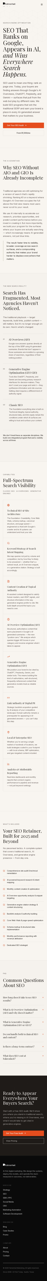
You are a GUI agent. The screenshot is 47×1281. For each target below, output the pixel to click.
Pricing (6, 1252)
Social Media (8, 1202)
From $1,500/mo (23, 133)
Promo (5, 1235)
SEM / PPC (7, 1198)
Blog (5, 1227)
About (5, 1248)
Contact (6, 1256)
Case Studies (8, 1231)
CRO (5, 1206)
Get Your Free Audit (14, 1133)
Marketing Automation (12, 1210)
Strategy (6, 1190)
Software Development (12, 1214)
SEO (5, 1194)
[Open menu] (41, 4)
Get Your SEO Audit (15, 125)
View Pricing (11, 1141)
